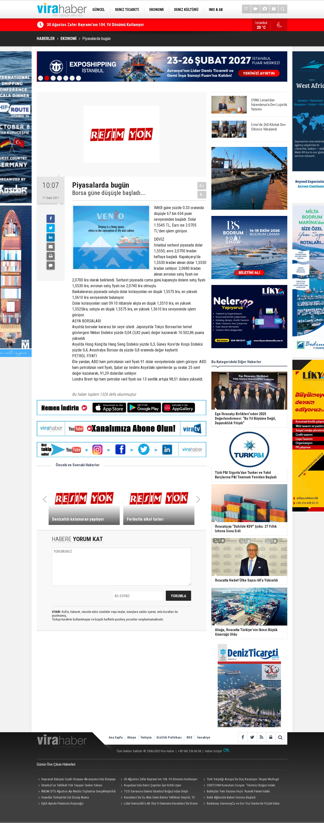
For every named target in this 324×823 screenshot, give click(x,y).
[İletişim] (273, 9)
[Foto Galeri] (264, 9)
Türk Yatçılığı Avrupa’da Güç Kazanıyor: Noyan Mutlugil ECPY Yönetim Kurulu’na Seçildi (240, 779)
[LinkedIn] (51, 237)
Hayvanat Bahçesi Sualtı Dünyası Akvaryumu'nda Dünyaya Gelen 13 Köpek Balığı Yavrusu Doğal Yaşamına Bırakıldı (76, 779)
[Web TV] (255, 9)
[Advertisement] (121, 679)
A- (202, 194)
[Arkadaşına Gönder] (51, 247)
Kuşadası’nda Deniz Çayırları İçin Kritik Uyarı (152, 785)
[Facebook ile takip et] (242, 737)
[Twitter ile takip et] (252, 737)
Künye (131, 737)
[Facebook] (51, 219)
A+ (202, 185)
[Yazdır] (51, 256)
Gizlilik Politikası (169, 737)
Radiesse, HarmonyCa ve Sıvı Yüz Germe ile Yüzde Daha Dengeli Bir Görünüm (240, 804)
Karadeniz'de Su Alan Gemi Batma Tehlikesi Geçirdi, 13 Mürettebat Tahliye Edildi (157, 797)
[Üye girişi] (270, 737)
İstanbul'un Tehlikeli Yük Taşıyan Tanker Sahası (71, 785)
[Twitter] (51, 228)
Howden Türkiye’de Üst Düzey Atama (65, 797)
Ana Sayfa (116, 737)
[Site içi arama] (282, 9)
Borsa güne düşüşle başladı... (109, 193)
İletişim (146, 737)
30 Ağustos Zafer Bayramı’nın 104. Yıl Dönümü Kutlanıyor (95, 24)
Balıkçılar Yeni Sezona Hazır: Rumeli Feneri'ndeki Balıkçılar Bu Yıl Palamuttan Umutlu (236, 791)
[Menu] (246, 9)
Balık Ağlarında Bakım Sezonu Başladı (231, 797)
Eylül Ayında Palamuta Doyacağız (62, 803)
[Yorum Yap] (51, 265)
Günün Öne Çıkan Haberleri (56, 764)
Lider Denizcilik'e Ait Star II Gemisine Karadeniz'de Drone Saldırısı (158, 804)
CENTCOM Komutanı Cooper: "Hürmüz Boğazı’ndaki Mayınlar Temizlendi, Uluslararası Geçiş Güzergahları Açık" (240, 785)
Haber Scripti (213, 751)
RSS (189, 737)
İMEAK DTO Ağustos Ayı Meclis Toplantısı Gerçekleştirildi (78, 791)
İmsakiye (203, 737)
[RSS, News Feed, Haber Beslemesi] (261, 737)
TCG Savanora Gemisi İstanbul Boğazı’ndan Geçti (156, 791)
